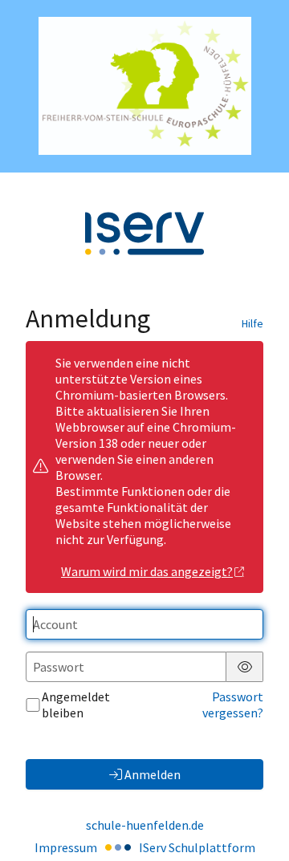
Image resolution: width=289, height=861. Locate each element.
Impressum (66, 847)
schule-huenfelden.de (145, 825)
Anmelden (152, 774)
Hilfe (252, 323)
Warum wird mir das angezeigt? (147, 571)
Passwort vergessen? (232, 704)
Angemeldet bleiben (76, 704)
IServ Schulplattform (197, 847)
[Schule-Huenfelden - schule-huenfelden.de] (144, 86)
